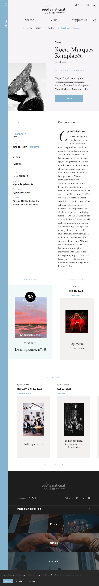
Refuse (19, 581)
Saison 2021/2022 (37, 28)
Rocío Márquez (20, 175)
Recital (51, 28)
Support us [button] (79, 20)
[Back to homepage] (53, 9)
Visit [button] (53, 20)
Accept (8, 581)
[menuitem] (76, 5)
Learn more (33, 581)
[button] (94, 5)
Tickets (86, 4)
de (36, 498)
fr (30, 498)
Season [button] (29, 20)
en (76, 4)
